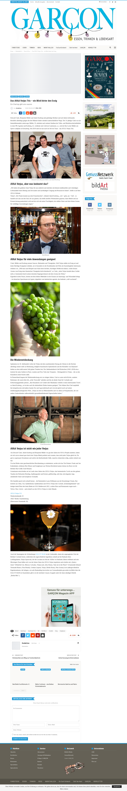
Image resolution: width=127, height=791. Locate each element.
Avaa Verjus (23, 631)
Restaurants (13, 761)
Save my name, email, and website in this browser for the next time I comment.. (36, 734)
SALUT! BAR (40, 554)
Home (32, 2)
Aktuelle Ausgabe (40, 2)
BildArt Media (68, 752)
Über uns (94, 761)
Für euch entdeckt (61, 48)
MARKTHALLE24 (48, 48)
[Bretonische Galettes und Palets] (68, 675)
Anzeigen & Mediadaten (44, 755)
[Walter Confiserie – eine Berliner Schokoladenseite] (45, 675)
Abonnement (50, 2)
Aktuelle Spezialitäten (68, 669)
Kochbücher (13, 755)
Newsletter (40, 768)
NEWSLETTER (92, 48)
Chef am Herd (73, 48)
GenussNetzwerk (68, 755)
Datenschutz (95, 755)
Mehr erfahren (64, 789)
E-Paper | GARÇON (43, 758)
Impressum (94, 758)
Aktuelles (13, 752)
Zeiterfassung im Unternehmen (68, 658)
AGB (93, 752)
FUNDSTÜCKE (16, 48)
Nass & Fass (14, 96)
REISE (39, 48)
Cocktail (51, 631)
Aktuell (21, 96)
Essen (27, 96)
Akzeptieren (116, 786)
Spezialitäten (13, 764)
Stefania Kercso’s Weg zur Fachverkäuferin (26, 658)
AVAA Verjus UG (16, 493)
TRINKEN (32, 48)
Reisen (12, 758)
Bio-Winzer (44, 631)
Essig (56, 631)
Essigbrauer (62, 631)
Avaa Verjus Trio (32, 631)
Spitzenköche (14, 768)
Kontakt (57, 2)
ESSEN (24, 48)
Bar (38, 631)
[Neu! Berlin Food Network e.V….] (23, 675)
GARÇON (82, 48)
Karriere (40, 761)
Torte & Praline (45, 669)
